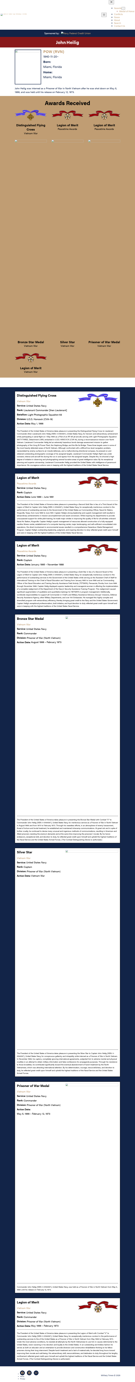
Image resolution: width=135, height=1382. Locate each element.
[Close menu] (111, 2)
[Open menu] (104, 15)
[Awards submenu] (123, 8)
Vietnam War (31, 133)
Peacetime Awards (67, 129)
